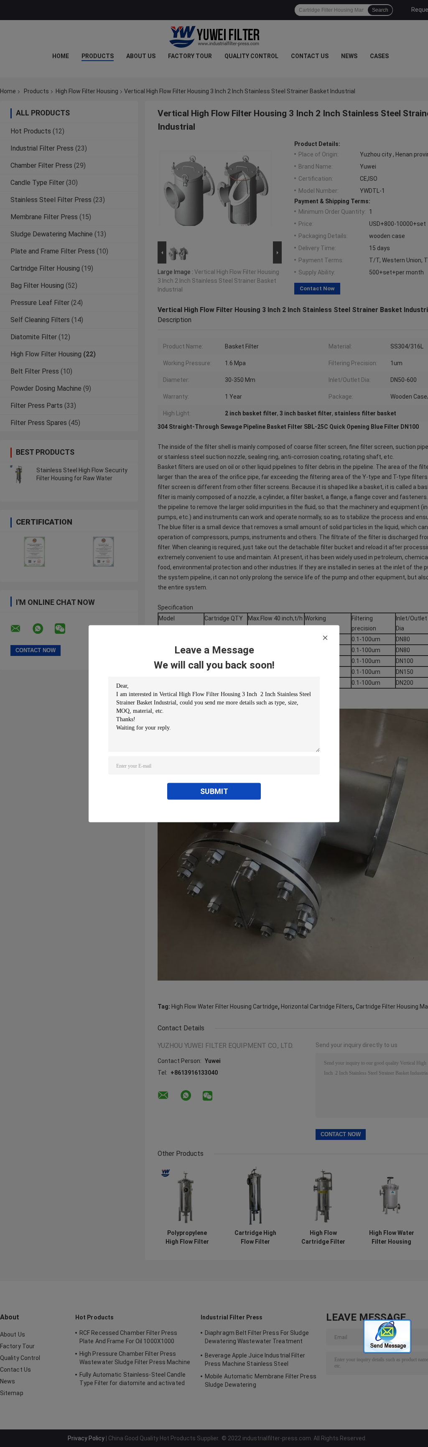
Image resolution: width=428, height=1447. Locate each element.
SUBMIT (214, 790)
